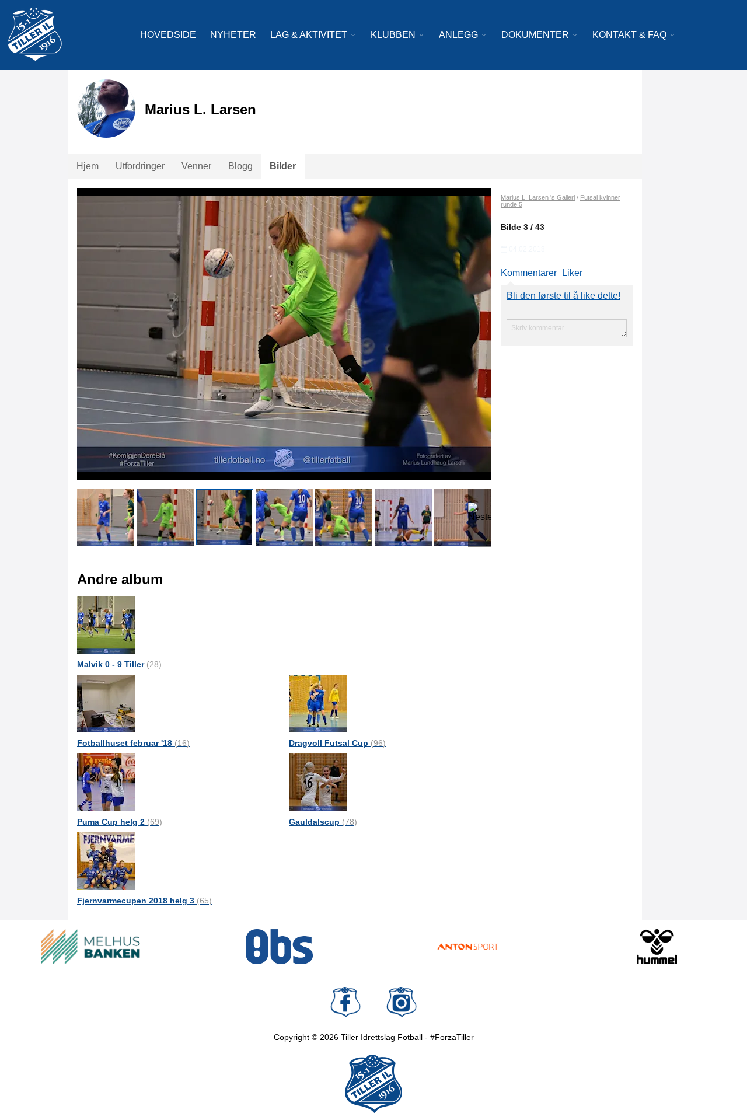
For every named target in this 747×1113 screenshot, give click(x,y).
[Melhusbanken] (90, 946)
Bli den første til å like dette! (563, 296)
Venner (196, 166)
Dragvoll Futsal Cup (337, 743)
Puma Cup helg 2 (119, 821)
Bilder (283, 166)
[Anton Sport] (468, 946)
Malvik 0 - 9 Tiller (119, 664)
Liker (572, 273)
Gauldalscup (323, 821)
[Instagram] (401, 1002)
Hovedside (168, 35)
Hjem (87, 166)
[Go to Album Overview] (106, 624)
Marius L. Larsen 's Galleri (538, 197)
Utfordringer (140, 166)
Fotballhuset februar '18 (133, 743)
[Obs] (279, 946)
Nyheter (233, 35)
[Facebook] (345, 1002)
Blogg (240, 166)
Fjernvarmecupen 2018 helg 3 (144, 900)
